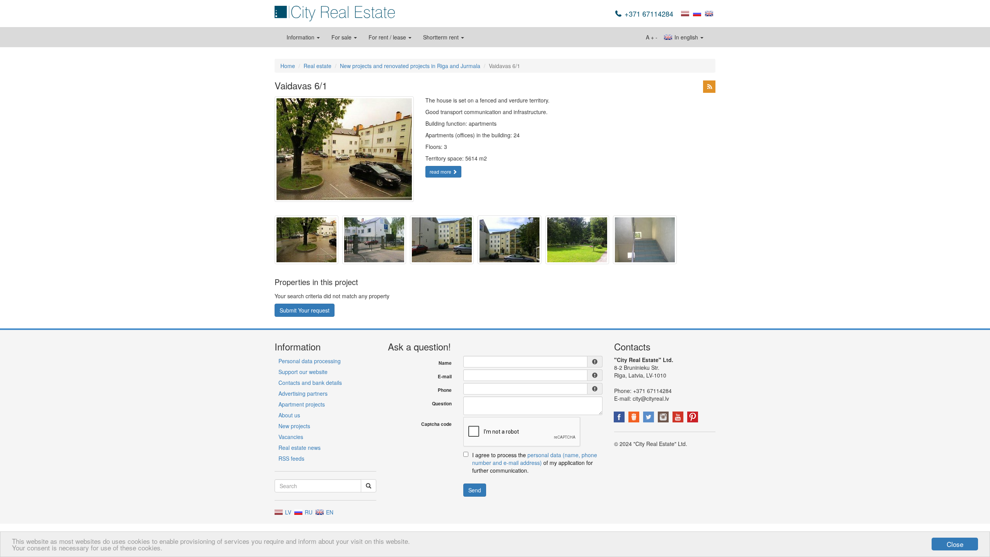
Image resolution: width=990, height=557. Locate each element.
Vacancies (290, 437)
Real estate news (299, 447)
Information (301, 37)
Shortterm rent (441, 37)
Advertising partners (303, 393)
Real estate (317, 66)
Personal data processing (309, 361)
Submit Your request (304, 310)
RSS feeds (291, 458)
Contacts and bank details (310, 382)
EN (328, 512)
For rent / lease (388, 37)
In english (686, 37)
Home (287, 66)
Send (474, 490)
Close (955, 544)
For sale (342, 37)
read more (441, 171)
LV (287, 512)
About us (289, 415)
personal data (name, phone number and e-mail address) (534, 458)
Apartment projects (301, 404)
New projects (294, 426)
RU (307, 512)
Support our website (303, 372)
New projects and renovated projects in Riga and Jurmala (410, 66)
